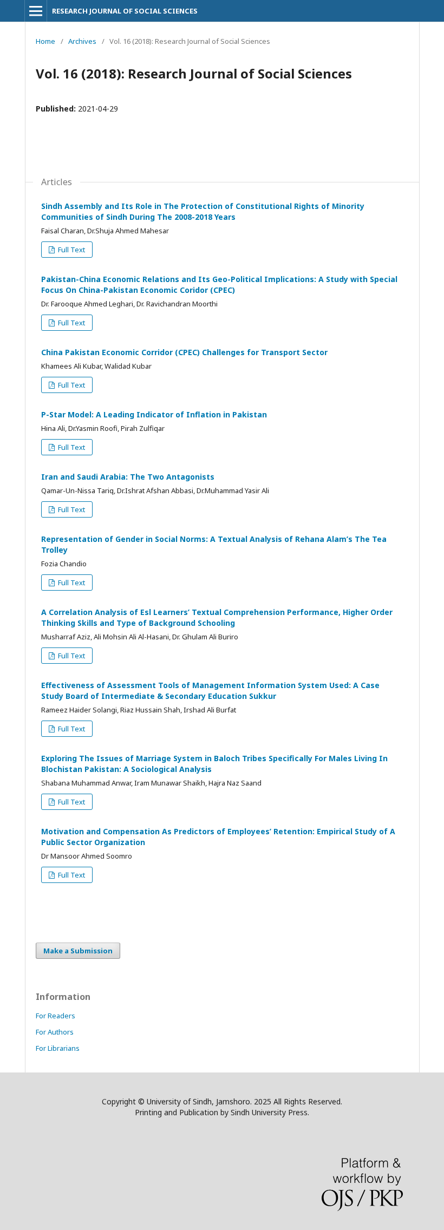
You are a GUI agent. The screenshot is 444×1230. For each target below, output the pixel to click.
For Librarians (58, 1048)
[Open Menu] (36, 11)
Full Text (70, 249)
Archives (82, 41)
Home (45, 41)
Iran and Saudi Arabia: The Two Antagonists (127, 477)
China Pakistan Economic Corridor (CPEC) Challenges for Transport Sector (184, 352)
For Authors (55, 1032)
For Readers (55, 1015)
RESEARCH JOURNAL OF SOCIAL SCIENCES (125, 11)
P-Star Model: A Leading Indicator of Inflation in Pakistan (154, 414)
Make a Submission (78, 951)
